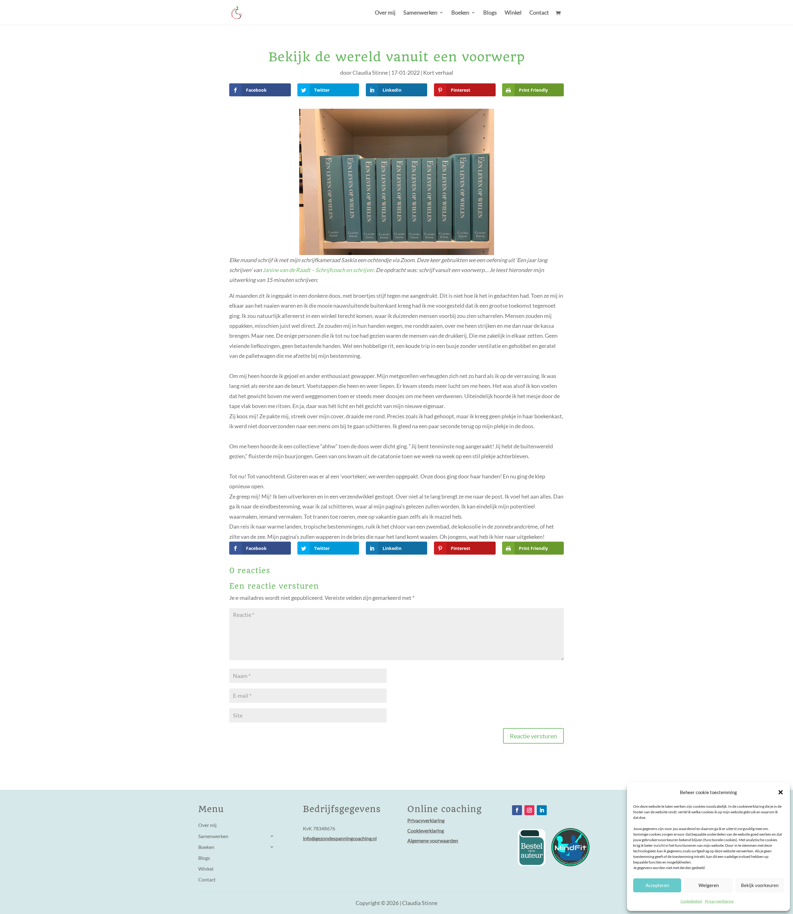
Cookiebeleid (691, 901)
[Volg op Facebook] (517, 810)
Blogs (490, 13)
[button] (781, 792)
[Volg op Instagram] (529, 810)
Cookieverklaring (425, 830)
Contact (539, 13)
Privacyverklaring (719, 901)
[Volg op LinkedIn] (542, 810)
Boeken (460, 13)
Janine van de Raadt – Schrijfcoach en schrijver (318, 269)
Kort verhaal (438, 72)
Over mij (385, 13)
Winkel (513, 13)
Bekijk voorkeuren (759, 885)
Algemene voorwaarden (432, 840)
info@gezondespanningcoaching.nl (340, 838)
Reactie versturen (533, 736)
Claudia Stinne (370, 72)
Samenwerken (420, 13)
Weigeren (709, 885)
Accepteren (657, 885)
